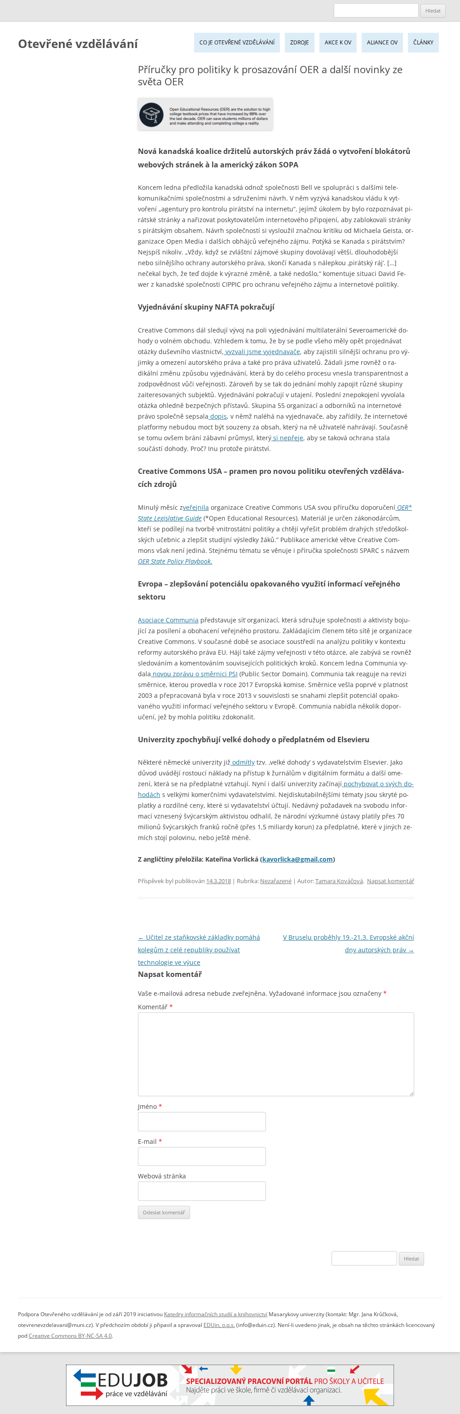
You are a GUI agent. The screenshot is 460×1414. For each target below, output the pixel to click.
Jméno (150, 1106)
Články (423, 42)
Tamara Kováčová (339, 881)
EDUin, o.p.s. (219, 1325)
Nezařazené (276, 881)
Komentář (155, 1006)
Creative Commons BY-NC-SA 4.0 (70, 1336)
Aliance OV (382, 42)
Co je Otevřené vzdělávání (236, 42)
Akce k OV (338, 42)
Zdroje (299, 42)
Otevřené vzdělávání (78, 43)
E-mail (150, 1141)
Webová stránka (162, 1176)
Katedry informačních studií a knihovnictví (215, 1314)
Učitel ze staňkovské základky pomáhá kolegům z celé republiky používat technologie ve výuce (199, 950)
